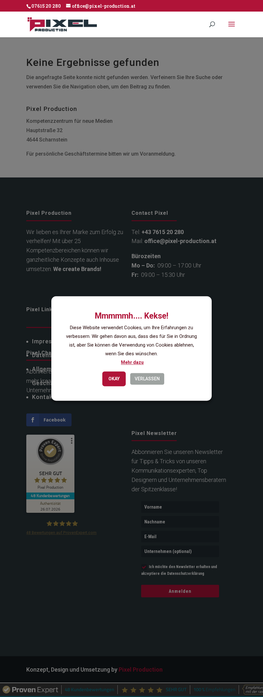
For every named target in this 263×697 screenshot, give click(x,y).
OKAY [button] (114, 379)
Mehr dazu (132, 362)
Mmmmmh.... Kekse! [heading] (131, 316)
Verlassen (147, 379)
